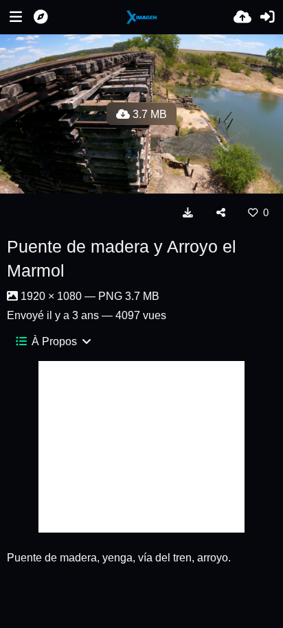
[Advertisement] (141, 447)
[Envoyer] (242, 17)
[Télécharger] (188, 212)
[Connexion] (267, 17)
